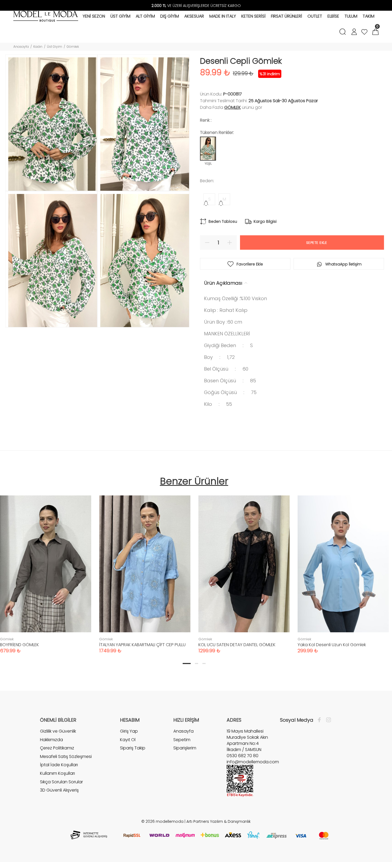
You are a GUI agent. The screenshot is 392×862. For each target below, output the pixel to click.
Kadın (37, 46)
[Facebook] (320, 720)
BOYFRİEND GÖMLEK (19, 645)
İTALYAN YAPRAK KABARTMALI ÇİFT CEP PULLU (142, 645)
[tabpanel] (144, 569)
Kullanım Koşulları (57, 773)
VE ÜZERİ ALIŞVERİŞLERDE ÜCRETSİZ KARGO (196, 5)
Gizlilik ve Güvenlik (58, 731)
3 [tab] (204, 663)
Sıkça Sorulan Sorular (61, 782)
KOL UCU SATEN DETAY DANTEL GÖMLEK (236, 645)
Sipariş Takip (132, 748)
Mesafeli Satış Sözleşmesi (66, 756)
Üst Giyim (54, 46)
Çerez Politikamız (57, 748)
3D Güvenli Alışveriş (59, 790)
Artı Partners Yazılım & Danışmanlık (218, 821)
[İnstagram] (327, 720)
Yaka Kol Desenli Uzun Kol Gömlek (332, 645)
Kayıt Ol (127, 740)
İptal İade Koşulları (59, 765)
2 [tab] (196, 663)
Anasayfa (21, 46)
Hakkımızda (51, 740)
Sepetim (181, 740)
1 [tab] (187, 663)
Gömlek (73, 46)
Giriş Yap (129, 731)
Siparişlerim (184, 748)
